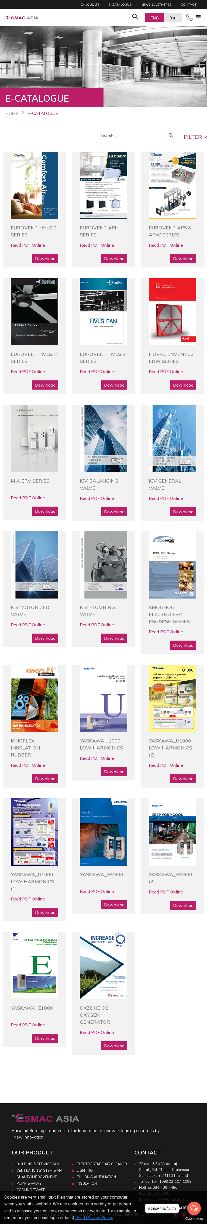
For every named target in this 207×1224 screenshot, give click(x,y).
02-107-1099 (156, 1181)
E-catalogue (120, 4)
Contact (188, 4)
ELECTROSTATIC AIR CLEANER (102, 1164)
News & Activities (156, 4)
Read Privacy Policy (94, 1217)
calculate (90, 4)
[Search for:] (136, 135)
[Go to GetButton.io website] (194, 1218)
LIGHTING (85, 1170)
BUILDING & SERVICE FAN (37, 1164)
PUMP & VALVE (29, 1183)
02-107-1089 (180, 1181)
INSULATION (87, 1183)
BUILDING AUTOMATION (96, 1177)
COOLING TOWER (31, 1190)
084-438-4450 (165, 1187)
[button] (135, 17)
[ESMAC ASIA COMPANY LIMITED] (22, 18)
